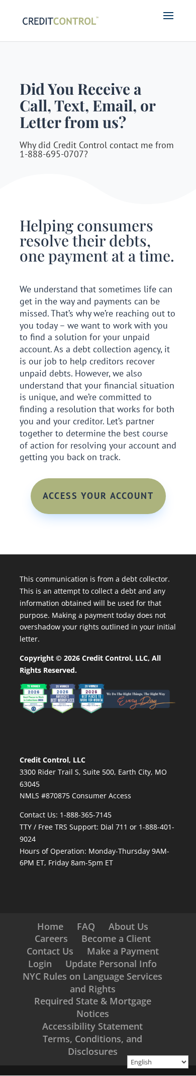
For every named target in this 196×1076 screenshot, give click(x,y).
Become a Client (116, 938)
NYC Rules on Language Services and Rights (92, 982)
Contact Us (50, 951)
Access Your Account (98, 495)
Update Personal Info (111, 964)
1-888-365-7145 (86, 814)
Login (40, 964)
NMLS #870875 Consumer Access (75, 795)
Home (50, 926)
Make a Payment (123, 951)
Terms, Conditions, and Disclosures (92, 1045)
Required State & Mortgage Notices (92, 1007)
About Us (128, 926)
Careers (51, 938)
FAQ (86, 926)
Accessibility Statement (92, 1026)
